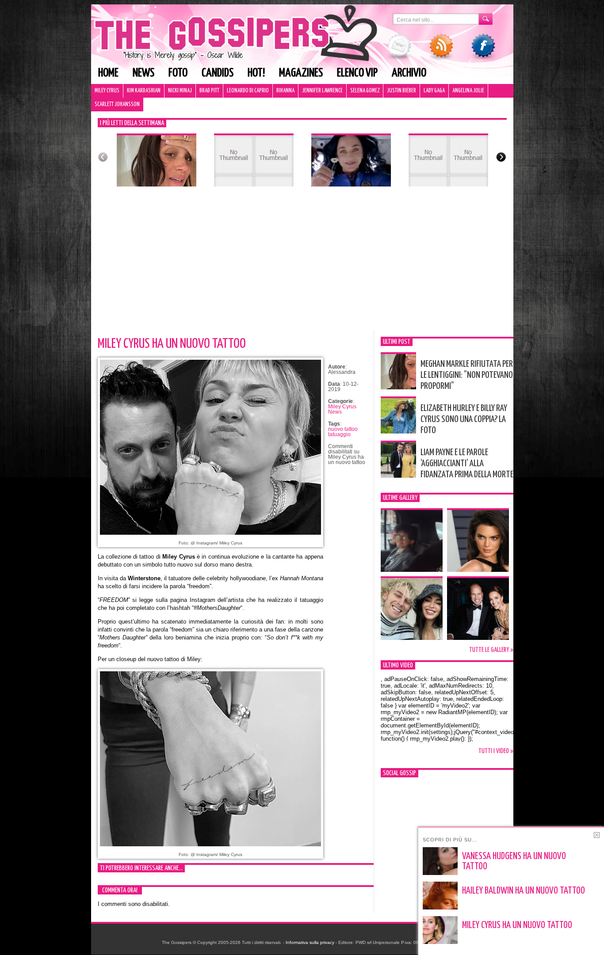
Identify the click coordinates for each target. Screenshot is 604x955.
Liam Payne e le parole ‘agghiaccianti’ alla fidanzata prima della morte (467, 463)
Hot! (256, 73)
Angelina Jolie (468, 91)
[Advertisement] (302, 264)
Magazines (301, 73)
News (143, 73)
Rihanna (285, 91)
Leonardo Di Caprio (248, 91)
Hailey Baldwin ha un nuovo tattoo (523, 891)
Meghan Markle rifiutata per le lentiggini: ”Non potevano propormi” (467, 375)
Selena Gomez (364, 91)
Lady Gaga (434, 91)
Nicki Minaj (180, 91)
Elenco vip (357, 73)
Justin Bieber (401, 91)
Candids (217, 73)
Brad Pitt (209, 91)
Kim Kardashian (144, 91)
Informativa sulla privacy (310, 942)
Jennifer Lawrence (322, 91)
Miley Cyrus (107, 91)
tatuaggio (339, 434)
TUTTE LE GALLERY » (491, 650)
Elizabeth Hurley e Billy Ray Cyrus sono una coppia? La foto (464, 419)
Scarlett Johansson (117, 104)
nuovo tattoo (343, 429)
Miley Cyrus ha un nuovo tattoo (172, 343)
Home (108, 73)
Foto (177, 73)
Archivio (409, 73)
